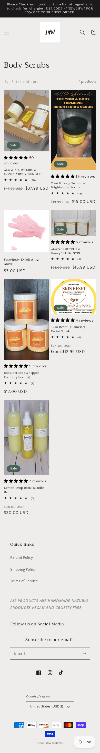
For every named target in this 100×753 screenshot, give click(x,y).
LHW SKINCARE (54, 743)
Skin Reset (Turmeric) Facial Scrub (68, 329)
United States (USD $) (46, 706)
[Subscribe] (84, 653)
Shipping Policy (23, 570)
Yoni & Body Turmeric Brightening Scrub (68, 185)
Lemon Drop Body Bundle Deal (24, 490)
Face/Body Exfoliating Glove (21, 262)
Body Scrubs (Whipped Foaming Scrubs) (21, 375)
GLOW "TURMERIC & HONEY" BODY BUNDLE (22, 172)
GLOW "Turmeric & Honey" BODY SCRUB (67, 251)
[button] (6, 32)
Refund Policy (21, 558)
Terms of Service (24, 581)
